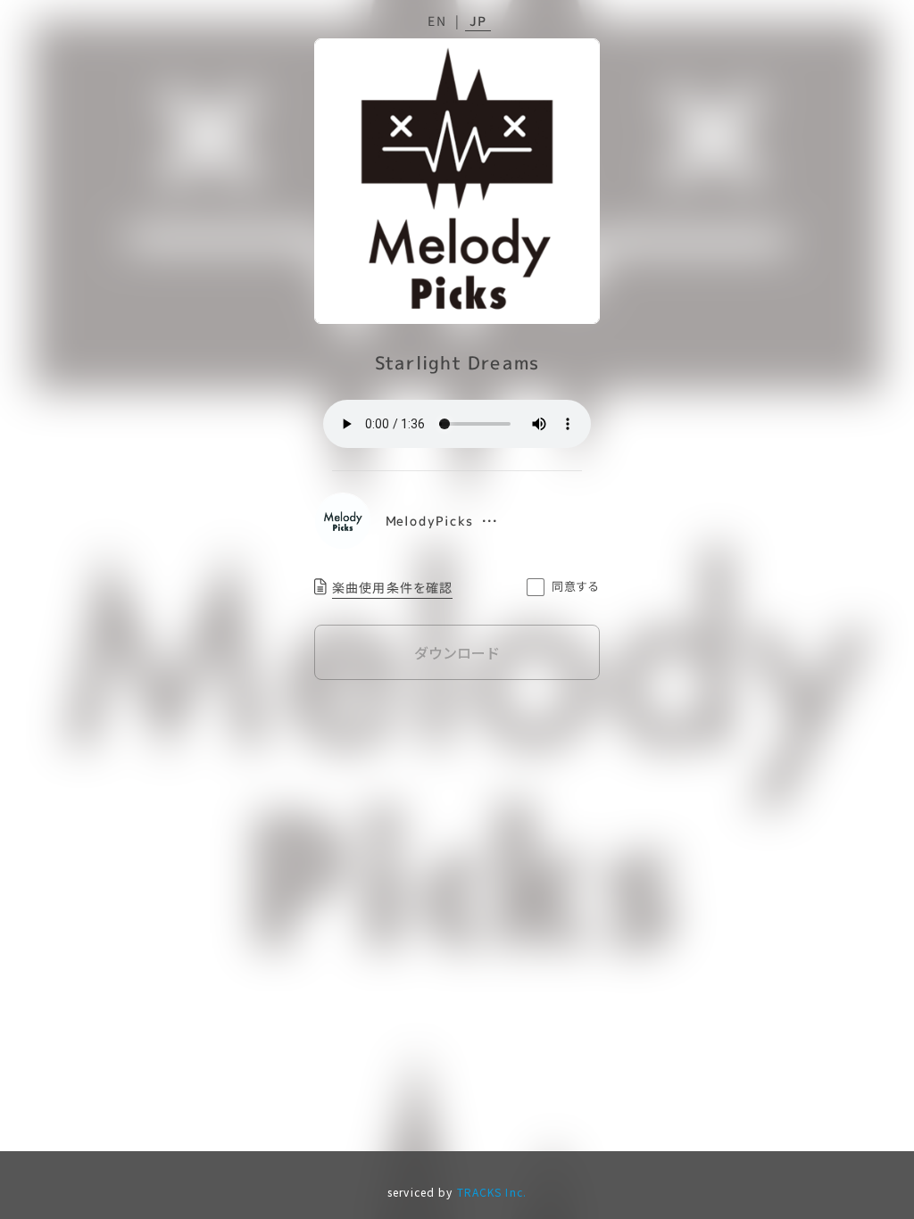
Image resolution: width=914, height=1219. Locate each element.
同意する (576, 585)
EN (437, 20)
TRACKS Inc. (492, 1191)
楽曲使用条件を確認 (392, 587)
